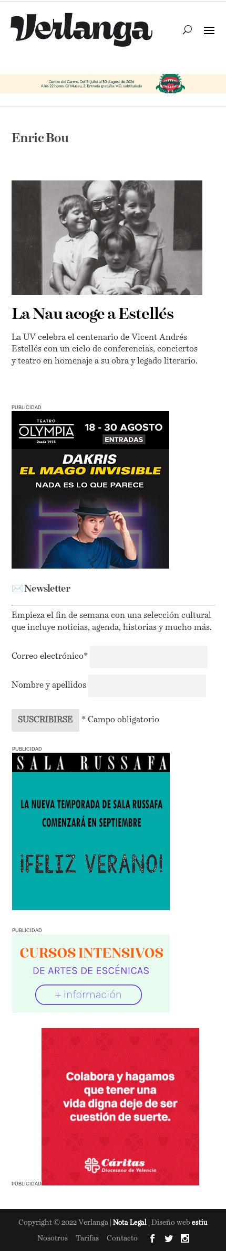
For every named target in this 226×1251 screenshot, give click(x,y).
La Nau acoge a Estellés (92, 315)
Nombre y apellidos (49, 685)
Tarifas (87, 1238)
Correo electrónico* (51, 657)
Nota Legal (130, 1223)
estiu (200, 1223)
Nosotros (52, 1238)
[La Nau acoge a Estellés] (107, 237)
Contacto (122, 1238)
